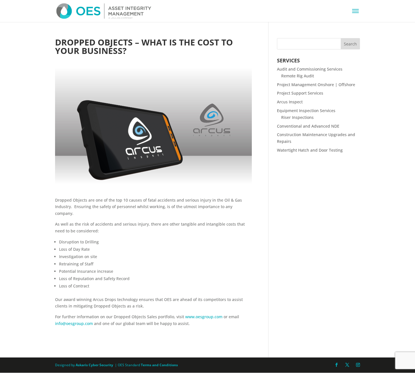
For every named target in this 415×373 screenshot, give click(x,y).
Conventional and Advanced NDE (308, 126)
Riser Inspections (297, 117)
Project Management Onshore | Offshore (316, 84)
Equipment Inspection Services (306, 110)
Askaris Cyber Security (94, 365)
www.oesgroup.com (203, 316)
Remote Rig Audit (297, 75)
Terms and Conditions (159, 365)
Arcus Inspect (290, 101)
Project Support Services (300, 93)
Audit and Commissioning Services (309, 69)
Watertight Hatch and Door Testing (310, 150)
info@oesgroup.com (74, 323)
